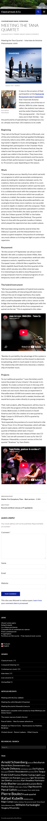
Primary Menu (44, 12)
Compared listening (8, 665)
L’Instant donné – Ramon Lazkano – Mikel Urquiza (19, 732)
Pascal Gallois (9, 789)
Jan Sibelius (6, 780)
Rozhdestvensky (28, 799)
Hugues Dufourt (25, 778)
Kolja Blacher (9, 783)
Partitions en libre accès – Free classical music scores (21, 636)
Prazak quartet (29, 794)
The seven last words (30, 802)
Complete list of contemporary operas (15, 629)
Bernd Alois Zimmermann (13, 765)
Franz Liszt (7, 774)
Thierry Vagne (19, 34)
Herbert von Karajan (10, 778)
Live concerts (6, 678)
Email (3, 573)
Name (3, 563)
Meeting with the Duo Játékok (12, 698)
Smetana (21, 802)
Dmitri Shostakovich (18, 771)
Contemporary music (10, 21)
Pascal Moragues (22, 790)
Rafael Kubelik (12, 798)
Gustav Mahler (21, 775)
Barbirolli (30, 762)
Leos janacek (23, 783)
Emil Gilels (31, 772)
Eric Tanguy (40, 771)
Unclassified (5, 682)
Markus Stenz (7, 786)
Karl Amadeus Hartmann (32, 780)
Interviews (23, 21)
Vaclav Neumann (6, 805)
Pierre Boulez (11, 794)
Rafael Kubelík (6, 625)
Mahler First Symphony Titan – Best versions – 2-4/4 (20, 497)
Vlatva (13, 805)
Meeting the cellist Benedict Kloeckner (15, 702)
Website (4, 583)
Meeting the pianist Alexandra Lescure (15, 706)
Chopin (28, 765)
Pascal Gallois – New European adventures (17, 721)
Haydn (43, 775)
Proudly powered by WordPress (11, 818)
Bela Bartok (39, 762)
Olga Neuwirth (35, 786)
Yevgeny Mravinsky (10, 808)
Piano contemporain (9, 632)
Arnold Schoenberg (14, 762)
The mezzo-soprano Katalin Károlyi (14, 717)
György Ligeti (34, 775)
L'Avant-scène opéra (8, 623)
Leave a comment (32, 34)
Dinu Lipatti (4, 772)
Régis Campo (7, 801)
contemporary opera (26, 769)
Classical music (7, 660)
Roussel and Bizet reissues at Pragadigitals (17, 506)
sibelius (16, 802)
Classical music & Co (11, 11)
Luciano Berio (35, 783)
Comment (6, 532)
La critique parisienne (9, 627)
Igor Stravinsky (37, 778)
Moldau (25, 787)
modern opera (18, 787)
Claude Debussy (10, 768)
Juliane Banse (17, 780)
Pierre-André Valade (34, 790)
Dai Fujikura (38, 768)
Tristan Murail (41, 802)
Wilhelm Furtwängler (28, 804)
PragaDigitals (6, 634)
